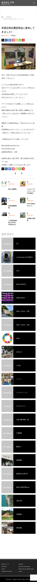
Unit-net (3, 568)
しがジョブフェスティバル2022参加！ (31, 191)
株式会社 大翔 (7, 2)
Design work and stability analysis (26, 568)
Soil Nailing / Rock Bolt (6, 571)
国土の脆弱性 (12, 189)
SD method (4, 566)
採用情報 (13, 35)
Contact (20, 571)
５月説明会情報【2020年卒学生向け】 (12, 222)
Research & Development (24, 566)
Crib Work (21, 564)
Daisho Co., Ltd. (5, 564)
